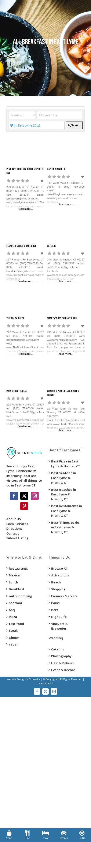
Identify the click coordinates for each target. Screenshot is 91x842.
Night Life (59, 616)
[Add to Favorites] (42, 181)
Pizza (13, 616)
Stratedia (34, 679)
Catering (58, 649)
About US (13, 519)
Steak (13, 630)
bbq (12, 610)
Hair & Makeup (62, 663)
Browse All (59, 568)
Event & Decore (63, 670)
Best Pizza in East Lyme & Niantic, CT (65, 463)
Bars (54, 610)
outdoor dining (20, 596)
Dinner (14, 637)
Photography (61, 656)
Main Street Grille (16, 391)
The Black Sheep (15, 318)
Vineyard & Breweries (59, 626)
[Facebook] (14, 496)
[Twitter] (24, 496)
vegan (13, 644)
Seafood (15, 603)
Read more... (25, 208)
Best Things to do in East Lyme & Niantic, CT (65, 527)
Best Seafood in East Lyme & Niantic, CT (63, 478)
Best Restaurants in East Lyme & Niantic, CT (66, 511)
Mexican (15, 575)
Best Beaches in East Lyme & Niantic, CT (63, 494)
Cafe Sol (51, 246)
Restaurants (18, 568)
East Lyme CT (46, 683)
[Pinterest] (24, 506)
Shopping (58, 589)
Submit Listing (17, 538)
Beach (56, 582)
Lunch (13, 582)
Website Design (16, 679)
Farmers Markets (64, 596)
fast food (16, 624)
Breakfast (16, 589)
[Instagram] (35, 496)
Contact (12, 533)
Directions (14, 528)
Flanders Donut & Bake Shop (21, 246)
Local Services (17, 524)
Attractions (60, 575)
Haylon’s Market (56, 169)
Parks (55, 603)
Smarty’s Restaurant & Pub (62, 318)
